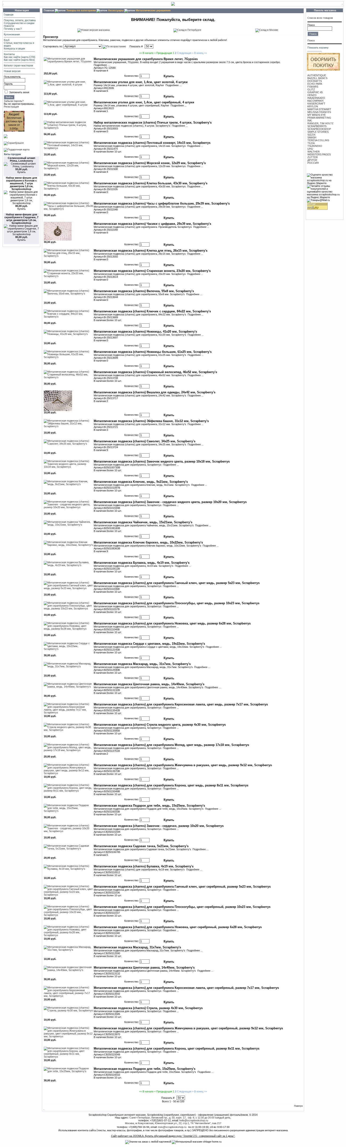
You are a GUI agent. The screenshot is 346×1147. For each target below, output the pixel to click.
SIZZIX (311, 134)
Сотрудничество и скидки (19, 23)
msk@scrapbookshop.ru (172, 1127)
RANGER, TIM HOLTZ (320, 123)
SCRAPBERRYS (316, 126)
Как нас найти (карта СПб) (19, 57)
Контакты (9, 54)
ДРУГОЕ (312, 160)
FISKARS (312, 86)
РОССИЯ (313, 162)
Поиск (311, 25)
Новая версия (12, 71)
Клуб (6, 40)
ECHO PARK (314, 83)
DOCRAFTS (314, 81)
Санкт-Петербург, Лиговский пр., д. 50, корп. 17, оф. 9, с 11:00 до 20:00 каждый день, (180, 1117)
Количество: (131, 76)
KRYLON (312, 106)
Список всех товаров (320, 17)
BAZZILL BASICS (317, 78)
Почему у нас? (13, 28)
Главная (8, 14)
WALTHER (313, 151)
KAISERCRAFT (316, 103)
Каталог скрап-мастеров (18, 65)
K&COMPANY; (315, 100)
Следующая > (185, 53)
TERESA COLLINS (318, 140)
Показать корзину (318, 47)
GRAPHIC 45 (315, 92)
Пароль (8, 83)
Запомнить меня (19, 92)
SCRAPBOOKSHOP (319, 129)
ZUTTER (312, 157)
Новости (9, 25)
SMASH (311, 137)
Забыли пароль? (14, 101)
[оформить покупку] (323, 69)
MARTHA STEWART (319, 109)
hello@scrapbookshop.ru (193, 1120)
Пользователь (12, 76)
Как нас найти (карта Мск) (19, 59)
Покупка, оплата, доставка (20, 20)
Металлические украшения (153, 10)
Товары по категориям (81, 10)
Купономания (12, 34)
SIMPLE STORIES (318, 131)
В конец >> (200, 53)
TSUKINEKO (314, 146)
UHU (310, 148)
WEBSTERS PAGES (319, 154)
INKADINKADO (316, 98)
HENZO (312, 95)
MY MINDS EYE (316, 114)
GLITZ (311, 89)
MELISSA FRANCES (319, 112)
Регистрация (11, 106)
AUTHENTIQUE (316, 75)
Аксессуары (116, 10)
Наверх (298, 1105)
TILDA (311, 143)
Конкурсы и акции (14, 48)
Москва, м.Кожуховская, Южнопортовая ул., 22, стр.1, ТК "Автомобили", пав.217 (173, 1123)
